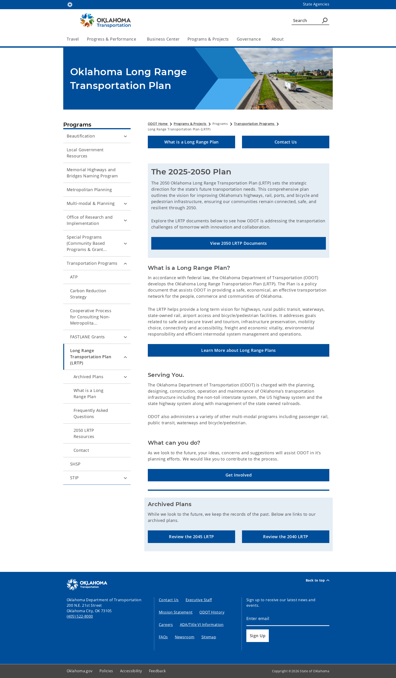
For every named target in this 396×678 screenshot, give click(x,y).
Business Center (163, 39)
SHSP (75, 464)
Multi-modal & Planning (91, 203)
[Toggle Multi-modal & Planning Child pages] (125, 203)
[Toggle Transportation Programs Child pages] (125, 263)
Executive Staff (199, 599)
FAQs (163, 636)
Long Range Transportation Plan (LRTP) (90, 357)
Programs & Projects (208, 39)
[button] (191, 142)
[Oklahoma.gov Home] (70, 4)
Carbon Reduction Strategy (88, 294)
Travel (73, 39)
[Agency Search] (324, 20)
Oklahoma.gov (80, 670)
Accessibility (131, 670)
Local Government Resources (85, 153)
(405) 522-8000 (80, 616)
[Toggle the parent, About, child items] (284, 39)
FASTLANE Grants (87, 336)
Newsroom (185, 636)
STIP (74, 477)
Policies (106, 670)
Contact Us (169, 599)
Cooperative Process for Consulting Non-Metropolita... (90, 317)
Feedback (157, 670)
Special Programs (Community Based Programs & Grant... (87, 243)
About (277, 39)
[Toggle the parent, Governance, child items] (262, 39)
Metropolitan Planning (89, 189)
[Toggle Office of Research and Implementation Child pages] (125, 220)
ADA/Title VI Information (202, 624)
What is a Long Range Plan (88, 393)
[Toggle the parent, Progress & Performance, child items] (137, 39)
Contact (81, 450)
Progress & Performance (111, 39)
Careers (166, 624)
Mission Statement (175, 612)
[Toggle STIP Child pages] (125, 477)
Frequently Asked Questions (91, 413)
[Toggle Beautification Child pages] (125, 136)
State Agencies (316, 4)
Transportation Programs (92, 263)
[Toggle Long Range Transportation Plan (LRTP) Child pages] (125, 356)
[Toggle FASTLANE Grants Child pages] (125, 337)
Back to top (315, 580)
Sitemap (208, 636)
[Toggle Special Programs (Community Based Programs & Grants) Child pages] (125, 243)
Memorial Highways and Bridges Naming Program (92, 173)
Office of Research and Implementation (90, 220)
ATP (74, 277)
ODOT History (211, 612)
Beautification (81, 136)
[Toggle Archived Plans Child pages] (125, 376)
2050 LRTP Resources (84, 433)
